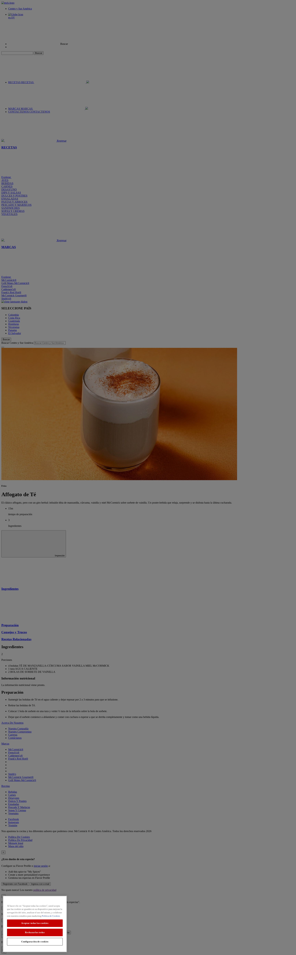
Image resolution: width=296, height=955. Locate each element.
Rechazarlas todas (35, 932)
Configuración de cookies (34, 941)
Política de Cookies (51, 916)
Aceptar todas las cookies (34, 923)
